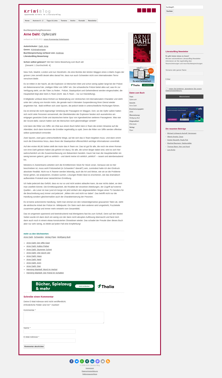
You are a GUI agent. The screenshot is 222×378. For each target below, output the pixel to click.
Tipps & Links (52, 21)
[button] (71, 361)
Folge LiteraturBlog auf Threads (144, 10)
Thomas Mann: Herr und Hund (178, 146)
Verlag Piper (50, 237)
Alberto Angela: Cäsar (175, 137)
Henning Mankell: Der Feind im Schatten (45, 273)
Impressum (90, 368)
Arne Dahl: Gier (33, 266)
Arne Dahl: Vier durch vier (38, 253)
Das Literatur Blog (45, 12)
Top (216, 372)
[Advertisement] (185, 30)
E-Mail (168, 79)
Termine (64, 21)
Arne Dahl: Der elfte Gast (38, 243)
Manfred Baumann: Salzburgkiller (179, 143)
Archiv (72, 21)
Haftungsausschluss (89, 374)
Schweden (39, 237)
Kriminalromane (38, 49)
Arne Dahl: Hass (34, 256)
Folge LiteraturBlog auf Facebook (149, 10)
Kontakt (82, 21)
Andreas (60, 53)
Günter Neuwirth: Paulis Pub (177, 140)
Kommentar (30, 310)
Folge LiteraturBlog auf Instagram (154, 10)
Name (27, 328)
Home (27, 21)
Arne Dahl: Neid (33, 259)
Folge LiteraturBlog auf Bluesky (139, 10)
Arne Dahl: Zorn (33, 263)
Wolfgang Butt (63, 237)
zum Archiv (171, 150)
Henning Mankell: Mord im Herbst (41, 269)
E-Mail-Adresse (31, 337)
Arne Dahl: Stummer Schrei (39, 249)
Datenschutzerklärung (90, 371)
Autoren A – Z (38, 21)
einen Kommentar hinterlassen (56, 39)
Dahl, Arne (43, 46)
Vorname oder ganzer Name (176, 70)
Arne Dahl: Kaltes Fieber (37, 246)
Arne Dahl (28, 237)
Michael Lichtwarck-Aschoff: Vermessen (181, 133)
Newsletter (92, 21)
